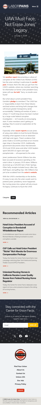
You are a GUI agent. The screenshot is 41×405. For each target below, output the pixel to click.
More (4, 242)
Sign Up (33, 325)
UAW (13, 197)
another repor (11, 77)
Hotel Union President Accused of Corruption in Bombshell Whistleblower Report (19, 227)
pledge (13, 101)
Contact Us (20, 373)
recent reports (21, 131)
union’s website (30, 172)
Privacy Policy (20, 384)
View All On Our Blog (10, 218)
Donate (20, 390)
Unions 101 (20, 377)
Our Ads (20, 380)
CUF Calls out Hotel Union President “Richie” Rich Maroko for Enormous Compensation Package (20, 251)
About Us (20, 370)
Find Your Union (20, 366)
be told (17, 92)
